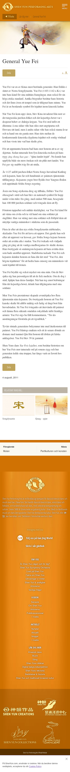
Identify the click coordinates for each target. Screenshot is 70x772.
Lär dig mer (23, 16)
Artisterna (35, 586)
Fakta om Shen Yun (35, 575)
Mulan (6, 451)
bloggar (35, 636)
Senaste (35, 601)
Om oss (35, 559)
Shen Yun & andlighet (35, 582)
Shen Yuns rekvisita (35, 670)
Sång (35, 659)
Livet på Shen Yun (35, 571)
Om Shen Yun (35, 605)
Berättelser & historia (35, 674)
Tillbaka (10, 16)
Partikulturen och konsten (54, 451)
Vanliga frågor (35, 589)
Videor (35, 597)
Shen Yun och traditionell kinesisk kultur (35, 678)
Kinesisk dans (35, 652)
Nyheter (35, 628)
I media (35, 616)
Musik (35, 655)
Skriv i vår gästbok (35, 546)
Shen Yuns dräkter (35, 663)
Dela (9, 73)
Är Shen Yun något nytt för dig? (35, 563)
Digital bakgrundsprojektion (35, 666)
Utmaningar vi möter (35, 578)
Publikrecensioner (35, 613)
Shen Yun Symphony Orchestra (35, 567)
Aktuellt (35, 624)
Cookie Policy (35, 766)
